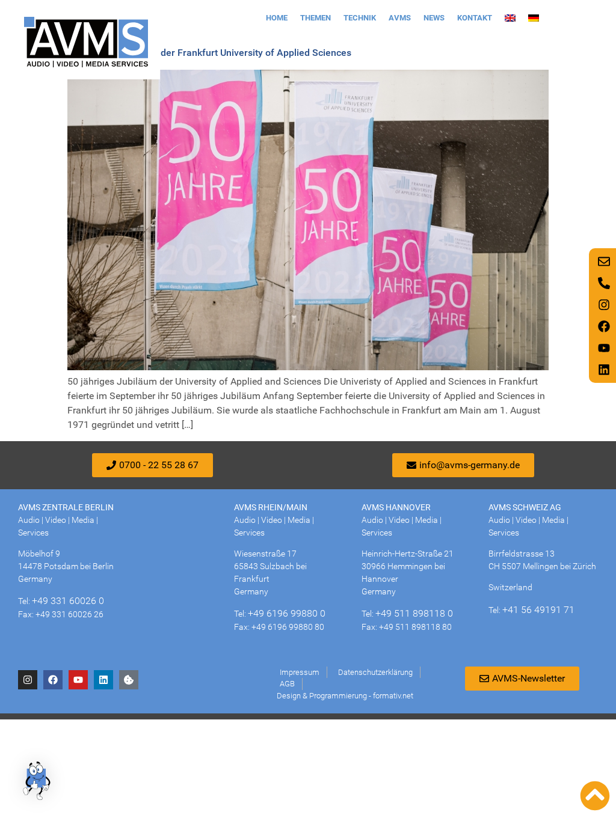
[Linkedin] (103, 679)
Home (277, 17)
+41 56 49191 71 (538, 609)
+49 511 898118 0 (414, 613)
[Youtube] (78, 679)
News (434, 17)
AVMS (400, 17)
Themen (315, 17)
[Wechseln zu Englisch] (510, 18)
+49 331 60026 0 (68, 600)
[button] (37, 782)
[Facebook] (53, 679)
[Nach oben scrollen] (595, 796)
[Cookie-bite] (128, 679)
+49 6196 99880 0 (286, 613)
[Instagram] (27, 679)
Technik (359, 17)
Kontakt (474, 17)
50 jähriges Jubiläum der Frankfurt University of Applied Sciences (209, 52)
